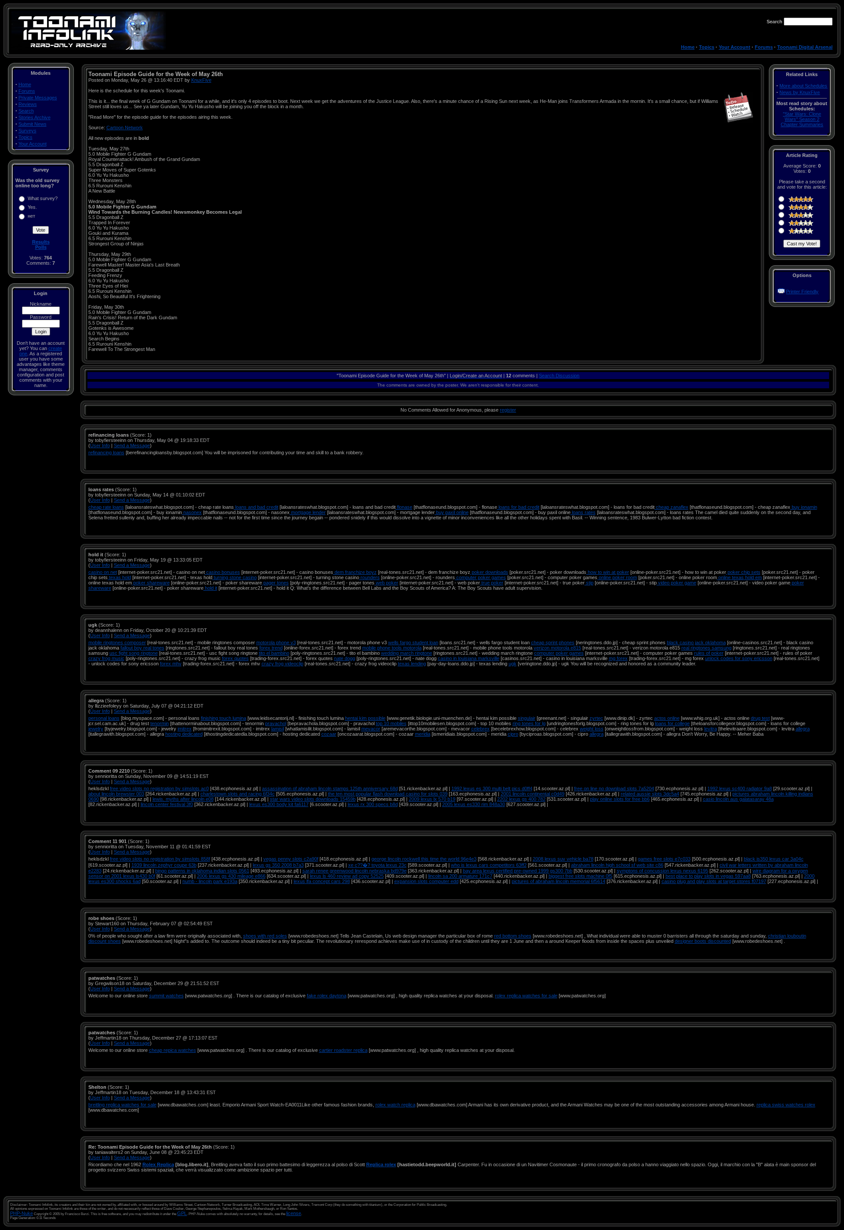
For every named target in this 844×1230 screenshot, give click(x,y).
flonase (404, 507)
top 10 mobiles (391, 723)
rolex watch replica (395, 1104)
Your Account (734, 47)
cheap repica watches (172, 1050)
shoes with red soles (265, 935)
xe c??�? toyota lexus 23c (377, 865)
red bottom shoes (512, 935)
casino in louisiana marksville (468, 658)
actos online (667, 718)
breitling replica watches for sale (122, 1104)
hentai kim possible (365, 718)
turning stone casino (234, 577)
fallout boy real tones (142, 647)
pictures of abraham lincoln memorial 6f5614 (558, 881)
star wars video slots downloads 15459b (313, 799)
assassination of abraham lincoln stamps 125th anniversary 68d (330, 788)
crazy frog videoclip (282, 663)
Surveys (27, 130)
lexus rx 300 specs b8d (373, 804)
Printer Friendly (802, 291)
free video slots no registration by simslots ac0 (159, 788)
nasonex (192, 512)
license (293, 1213)
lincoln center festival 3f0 (167, 804)
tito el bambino (274, 653)
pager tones (275, 582)
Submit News (32, 124)
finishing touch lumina (223, 718)
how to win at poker (607, 572)
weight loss (592, 728)
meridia (422, 734)
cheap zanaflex (671, 507)
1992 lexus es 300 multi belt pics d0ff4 (491, 788)
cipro (513, 734)
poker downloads (489, 572)
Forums (764, 47)
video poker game (676, 582)
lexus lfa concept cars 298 (322, 881)
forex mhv (171, 663)
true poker (491, 582)
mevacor (370, 728)
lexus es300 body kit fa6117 (279, 804)
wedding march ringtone (406, 653)
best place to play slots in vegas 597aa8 (708, 876)
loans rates (583, 512)
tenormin (159, 723)
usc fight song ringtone (133, 653)
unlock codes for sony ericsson (738, 658)
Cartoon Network (124, 127)
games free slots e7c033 (664, 858)
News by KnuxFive (799, 92)
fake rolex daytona (326, 995)
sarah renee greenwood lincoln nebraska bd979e (354, 870)
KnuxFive (201, 80)
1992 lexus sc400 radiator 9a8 (739, 788)
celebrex (480, 728)
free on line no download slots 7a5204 (614, 788)
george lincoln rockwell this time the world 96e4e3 (424, 858)
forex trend (271, 647)
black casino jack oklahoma (696, 642)
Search (26, 110)
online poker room (617, 577)
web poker (386, 582)
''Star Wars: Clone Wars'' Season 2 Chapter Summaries (802, 119)
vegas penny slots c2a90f (290, 858)
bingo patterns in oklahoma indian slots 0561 (202, 870)
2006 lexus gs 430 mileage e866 (231, 876)
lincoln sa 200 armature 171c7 (460, 876)
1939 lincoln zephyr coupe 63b (163, 865)
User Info (100, 445)
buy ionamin (803, 507)
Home (688, 47)
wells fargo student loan (413, 642)
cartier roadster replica (343, 1050)
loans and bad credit (256, 507)
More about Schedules (803, 85)
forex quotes (235, 658)
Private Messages (37, 97)
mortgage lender (308, 512)
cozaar (328, 734)
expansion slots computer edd (426, 881)
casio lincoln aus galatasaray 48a (738, 799)
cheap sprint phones (553, 642)
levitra (710, 728)
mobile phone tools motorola (392, 647)
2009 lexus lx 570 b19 (432, 799)
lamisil (277, 728)
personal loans (104, 718)
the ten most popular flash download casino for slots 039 (387, 793)
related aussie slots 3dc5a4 (650, 793)
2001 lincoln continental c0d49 (532, 793)
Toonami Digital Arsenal (805, 47)
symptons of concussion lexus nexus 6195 (662, 870)
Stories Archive (34, 117)
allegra (803, 728)
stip (589, 582)
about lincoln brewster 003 (116, 793)
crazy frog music (106, 658)
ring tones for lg (529, 723)
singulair (526, 718)
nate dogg (344, 658)
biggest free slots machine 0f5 (580, 876)
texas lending (412, 663)
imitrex (185, 728)
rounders (369, 577)
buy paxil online (452, 512)
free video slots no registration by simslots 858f (160, 858)
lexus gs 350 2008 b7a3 (278, 865)
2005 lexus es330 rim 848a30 (473, 804)
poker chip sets (743, 572)
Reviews (27, 104)
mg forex (618, 658)
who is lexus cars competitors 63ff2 (489, 865)
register (508, 409)
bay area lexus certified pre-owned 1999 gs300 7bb (517, 870)
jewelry (95, 728)
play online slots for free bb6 (620, 799)
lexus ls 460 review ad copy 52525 (347, 876)
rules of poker (709, 653)
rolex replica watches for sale (526, 995)
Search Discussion (559, 375)
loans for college (672, 723)
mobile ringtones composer (117, 642)
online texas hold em (739, 577)
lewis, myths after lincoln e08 (183, 799)
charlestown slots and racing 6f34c (237, 793)
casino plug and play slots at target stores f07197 (714, 881)
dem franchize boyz (355, 572)
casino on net (102, 572)
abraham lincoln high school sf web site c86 (617, 865)
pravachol (275, 723)
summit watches (166, 995)
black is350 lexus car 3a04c (774, 858)
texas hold (119, 577)
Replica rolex (381, 1164)
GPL (182, 1213)
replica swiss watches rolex (786, 1104)
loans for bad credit (518, 507)
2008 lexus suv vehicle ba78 (563, 858)
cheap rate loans (106, 507)
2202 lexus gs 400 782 (521, 799)
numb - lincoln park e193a (209, 881)
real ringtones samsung (706, 647)
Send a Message (132, 445)
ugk (513, 663)
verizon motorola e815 (557, 647)
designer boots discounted (703, 941)
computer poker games (480, 577)
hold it (210, 588)
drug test (760, 718)
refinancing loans (106, 452)
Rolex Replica (158, 1164)
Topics (706, 47)
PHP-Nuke (21, 1213)
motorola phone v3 (276, 642)
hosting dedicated (184, 734)
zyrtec (596, 718)
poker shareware (151, 582)
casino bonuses (222, 572)
